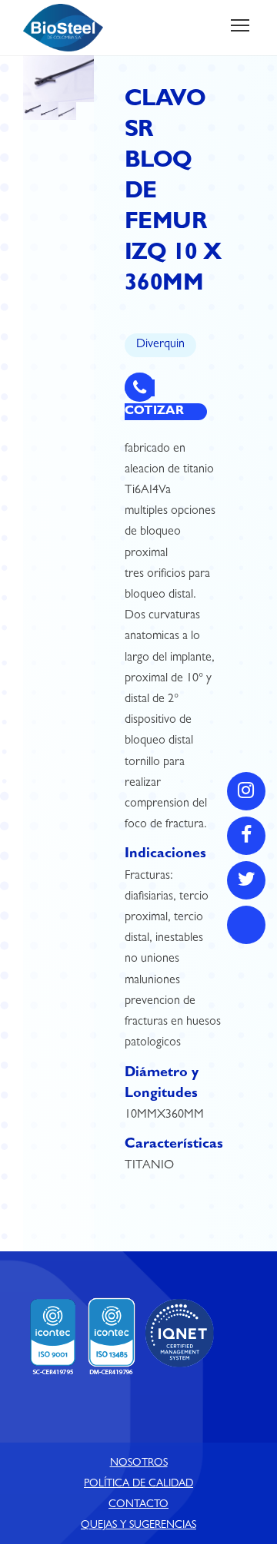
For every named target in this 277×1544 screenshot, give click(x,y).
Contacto (138, 1504)
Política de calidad (138, 1484)
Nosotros (139, 1463)
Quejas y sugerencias (138, 1525)
